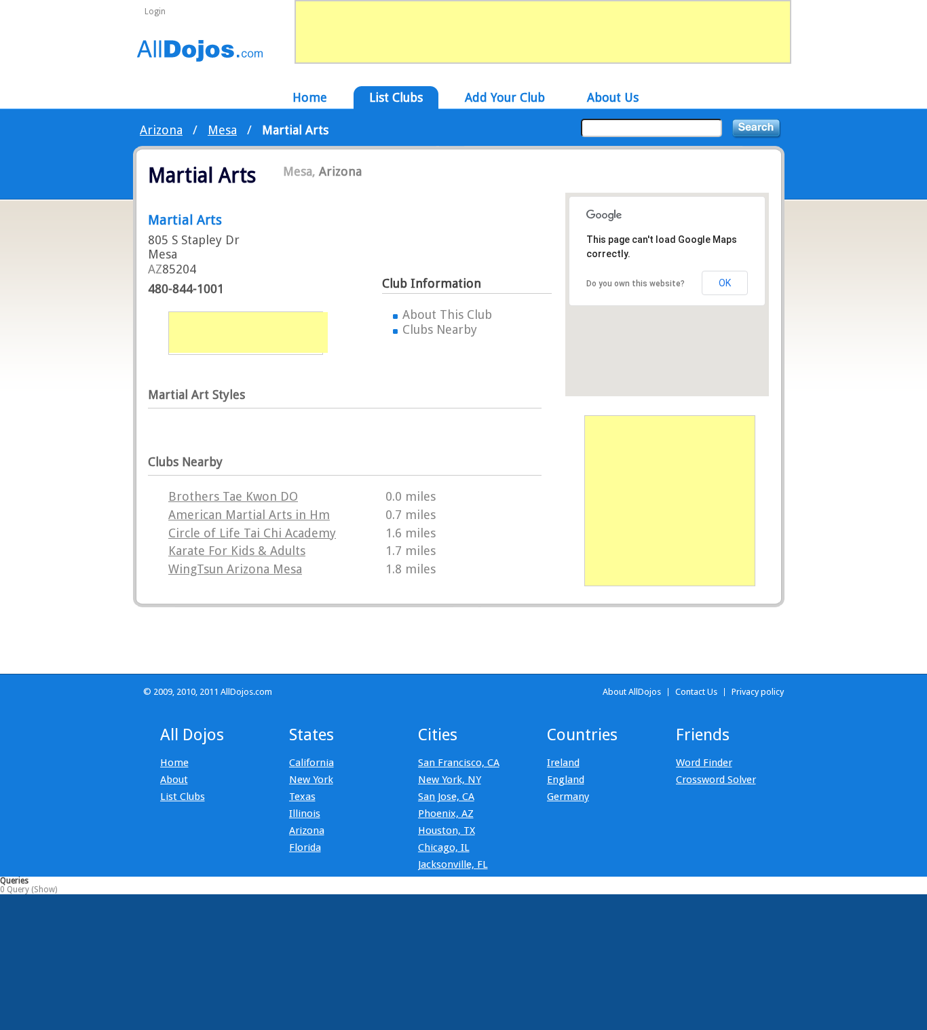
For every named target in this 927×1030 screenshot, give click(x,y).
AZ (155, 269)
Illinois (304, 813)
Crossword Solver (716, 780)
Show (44, 889)
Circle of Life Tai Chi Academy (252, 533)
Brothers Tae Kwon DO (233, 496)
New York (311, 780)
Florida (305, 847)
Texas (302, 796)
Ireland (563, 763)
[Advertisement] (248, 332)
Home (174, 763)
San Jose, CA (446, 796)
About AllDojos (632, 692)
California (311, 763)
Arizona (161, 130)
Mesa (222, 130)
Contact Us (696, 692)
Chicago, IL (444, 847)
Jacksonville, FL (453, 864)
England (565, 780)
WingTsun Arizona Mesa (235, 569)
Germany (568, 796)
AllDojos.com (200, 50)
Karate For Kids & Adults (236, 550)
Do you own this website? (635, 283)
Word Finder (704, 763)
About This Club (447, 314)
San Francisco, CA (458, 763)
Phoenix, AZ (446, 813)
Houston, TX (446, 830)
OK (725, 283)
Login (155, 11)
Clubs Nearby (439, 329)
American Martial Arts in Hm (249, 515)
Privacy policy (758, 692)
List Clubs (182, 796)
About (174, 780)
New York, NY (449, 780)
